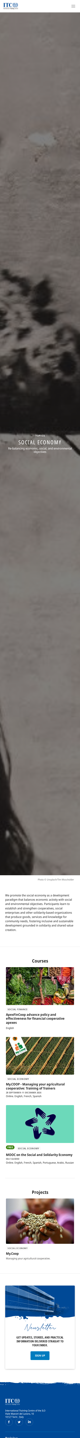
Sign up (40, 1355)
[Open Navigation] (73, 6)
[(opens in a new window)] (9, 1422)
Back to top (75, 1435)
